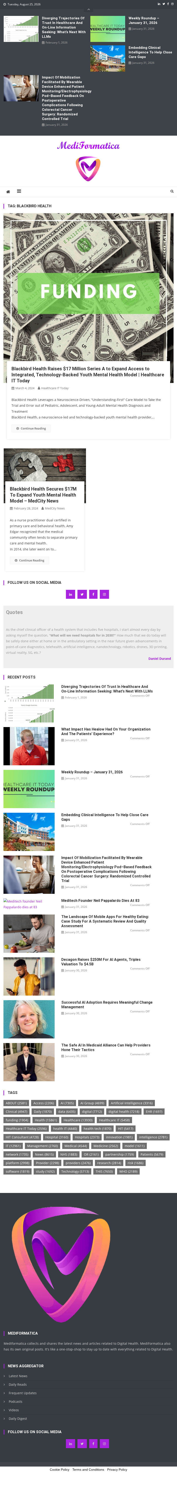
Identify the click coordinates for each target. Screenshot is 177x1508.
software (17, 1171)
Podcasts (15, 1401)
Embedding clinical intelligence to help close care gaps (150, 52)
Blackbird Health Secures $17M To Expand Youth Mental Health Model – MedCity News (43, 495)
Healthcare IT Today (55, 388)
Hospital (56, 1137)
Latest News (18, 1376)
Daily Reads (18, 1384)
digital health (124, 1111)
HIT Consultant (22, 1137)
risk (135, 1163)
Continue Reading (33, 428)
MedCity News (55, 508)
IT (13, 1146)
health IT (65, 1128)
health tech (97, 1128)
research (109, 1163)
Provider (47, 1163)
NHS (68, 1154)
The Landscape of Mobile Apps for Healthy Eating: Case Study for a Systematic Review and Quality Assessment (105, 921)
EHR (154, 1111)
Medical (76, 1146)
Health (46, 1120)
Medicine (106, 1146)
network (17, 1154)
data (66, 1111)
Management (42, 1146)
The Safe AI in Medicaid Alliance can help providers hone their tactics (105, 1047)
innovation (119, 1137)
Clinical (16, 1111)
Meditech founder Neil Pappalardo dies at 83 (100, 900)
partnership (119, 1154)
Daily (43, 1111)
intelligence (153, 1137)
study (45, 1171)
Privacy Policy (117, 1469)
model (135, 1146)
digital (92, 1111)
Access (43, 1103)
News (44, 1154)
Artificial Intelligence (132, 1103)
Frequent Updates (23, 1393)
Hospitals (87, 1137)
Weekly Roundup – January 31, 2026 (144, 20)
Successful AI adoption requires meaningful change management (107, 1004)
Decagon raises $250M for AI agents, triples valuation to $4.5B (101, 961)
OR (91, 1154)
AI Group (92, 1103)
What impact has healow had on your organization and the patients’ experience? (105, 731)
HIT (125, 1128)
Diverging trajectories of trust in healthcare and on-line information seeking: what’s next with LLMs (64, 27)
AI (67, 1103)
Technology (75, 1171)
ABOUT (16, 1103)
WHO (128, 1171)
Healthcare (78, 1120)
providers (78, 1163)
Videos (14, 1410)
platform (17, 1163)
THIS (104, 1171)
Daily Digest (18, 1418)
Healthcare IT (114, 1120)
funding (17, 1120)
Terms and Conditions (88, 1469)
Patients (152, 1154)
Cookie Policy (59, 1469)
